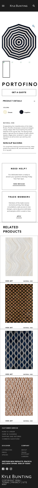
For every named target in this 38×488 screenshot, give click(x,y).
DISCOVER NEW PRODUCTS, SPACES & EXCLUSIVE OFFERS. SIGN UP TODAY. (16, 462)
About (24, 450)
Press (4, 452)
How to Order (8, 431)
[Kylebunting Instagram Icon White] (11, 469)
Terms (5, 483)
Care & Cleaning (9, 434)
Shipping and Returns (11, 436)
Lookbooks (7, 450)
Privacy (16, 483)
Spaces (5, 455)
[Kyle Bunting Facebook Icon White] (3, 469)
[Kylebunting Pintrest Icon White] (7, 469)
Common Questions (11, 439)
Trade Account (25, 453)
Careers (25, 456)
